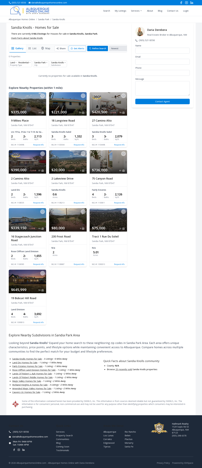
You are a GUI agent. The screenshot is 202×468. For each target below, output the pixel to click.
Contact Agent (162, 101)
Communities (62, 439)
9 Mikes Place (20, 120)
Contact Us (172, 10)
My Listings (120, 10)
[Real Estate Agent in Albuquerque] (30, 10)
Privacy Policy (163, 462)
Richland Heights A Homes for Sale (30, 384)
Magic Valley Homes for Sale (26, 380)
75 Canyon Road (102, 178)
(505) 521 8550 (146, 40)
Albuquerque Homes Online (22, 19)
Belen (127, 435)
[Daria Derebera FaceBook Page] (181, 2)
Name (138, 45)
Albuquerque (109, 431)
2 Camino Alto (20, 178)
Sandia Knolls (57, 62)
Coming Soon (62, 446)
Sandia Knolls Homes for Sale (27, 358)
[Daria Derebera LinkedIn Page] (191, 2)
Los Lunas (108, 435)
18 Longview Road (63, 120)
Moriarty (129, 442)
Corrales (107, 439)
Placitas (128, 439)
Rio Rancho (130, 431)
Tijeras (106, 446)
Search (106, 10)
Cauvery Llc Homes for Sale (26, 392)
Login (186, 10)
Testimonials (62, 450)
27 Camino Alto (102, 120)
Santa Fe (129, 446)
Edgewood (108, 442)
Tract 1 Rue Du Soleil (105, 236)
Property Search (64, 435)
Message (139, 79)
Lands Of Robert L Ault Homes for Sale (32, 373)
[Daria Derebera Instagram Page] (186, 2)
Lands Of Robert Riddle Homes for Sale (32, 377)
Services (135, 10)
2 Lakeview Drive (62, 178)
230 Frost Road (61, 236)
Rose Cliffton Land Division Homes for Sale (34, 369)
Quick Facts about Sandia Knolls (27, 37)
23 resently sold (123, 369)
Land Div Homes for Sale (24, 362)
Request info (38, 145)
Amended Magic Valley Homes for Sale (31, 388)
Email (137, 56)
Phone (138, 67)
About (150, 10)
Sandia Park (43, 19)
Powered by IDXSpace (182, 462)
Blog (160, 10)
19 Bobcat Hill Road (23, 298)
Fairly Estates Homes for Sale (27, 366)
